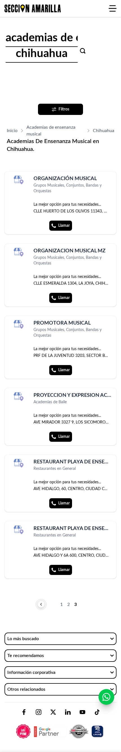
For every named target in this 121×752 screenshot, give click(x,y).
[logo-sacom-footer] (60, 727)
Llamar (64, 226)
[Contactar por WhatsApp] (106, 697)
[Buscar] (83, 51)
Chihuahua (103, 130)
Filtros (64, 109)
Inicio (12, 130)
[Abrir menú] (112, 8)
